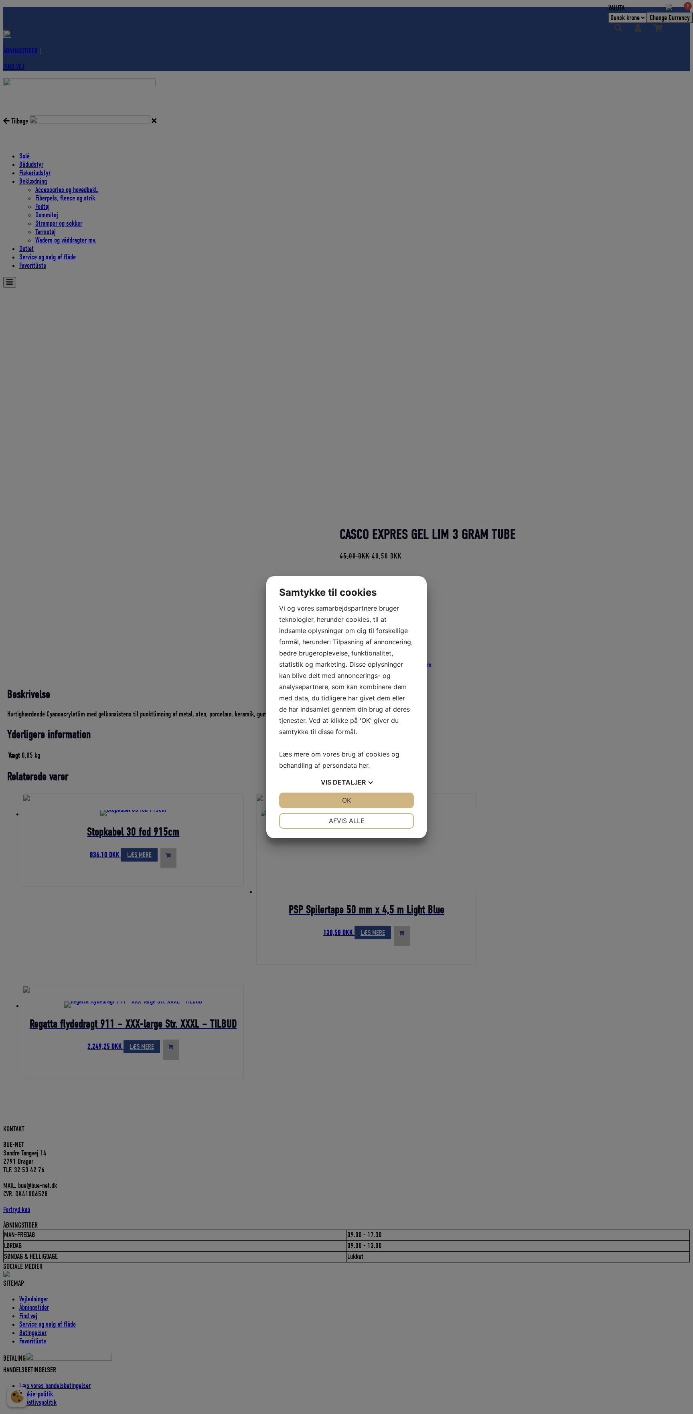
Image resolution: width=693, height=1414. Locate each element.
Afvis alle (347, 821)
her (363, 765)
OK (346, 800)
